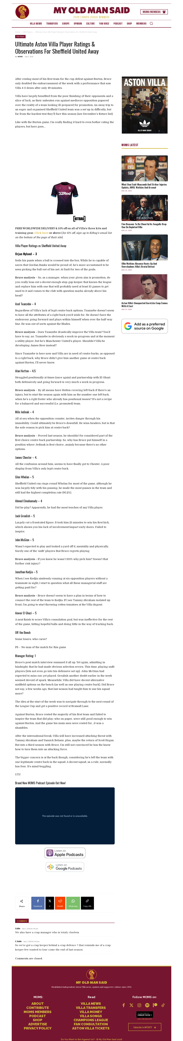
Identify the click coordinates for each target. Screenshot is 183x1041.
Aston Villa (141, 1019)
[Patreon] (155, 1005)
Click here (41, 233)
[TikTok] (163, 1005)
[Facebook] (123, 1005)
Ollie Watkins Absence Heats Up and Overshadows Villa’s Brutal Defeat (139, 265)
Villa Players (27, 32)
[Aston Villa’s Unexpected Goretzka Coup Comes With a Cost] (145, 287)
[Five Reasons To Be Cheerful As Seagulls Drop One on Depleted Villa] (145, 208)
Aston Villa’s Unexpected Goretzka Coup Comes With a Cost (145, 305)
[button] (151, 23)
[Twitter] (131, 1005)
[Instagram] (139, 1005)
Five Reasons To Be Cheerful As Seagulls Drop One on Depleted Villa (144, 226)
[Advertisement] (65, 67)
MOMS (20, 56)
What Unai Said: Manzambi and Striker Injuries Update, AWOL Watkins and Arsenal (144, 186)
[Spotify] (147, 1005)
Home (17, 32)
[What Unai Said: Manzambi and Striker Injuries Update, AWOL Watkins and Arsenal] (145, 168)
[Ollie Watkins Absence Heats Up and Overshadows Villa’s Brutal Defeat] (145, 247)
